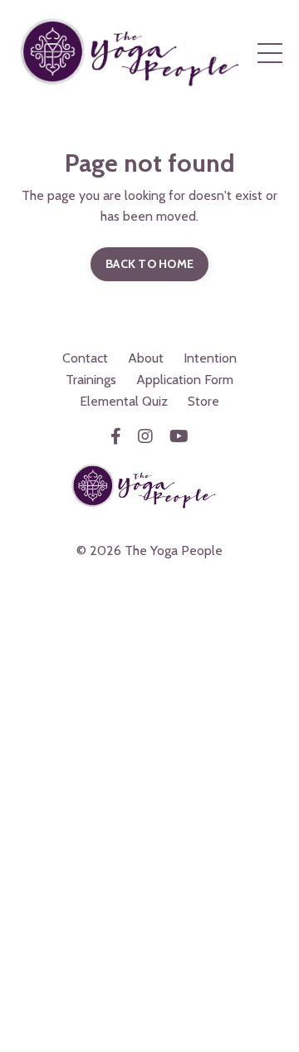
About (146, 358)
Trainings (91, 379)
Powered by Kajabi (149, 579)
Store (203, 401)
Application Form (184, 379)
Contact (85, 358)
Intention (210, 358)
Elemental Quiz (124, 401)
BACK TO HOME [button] (149, 263)
